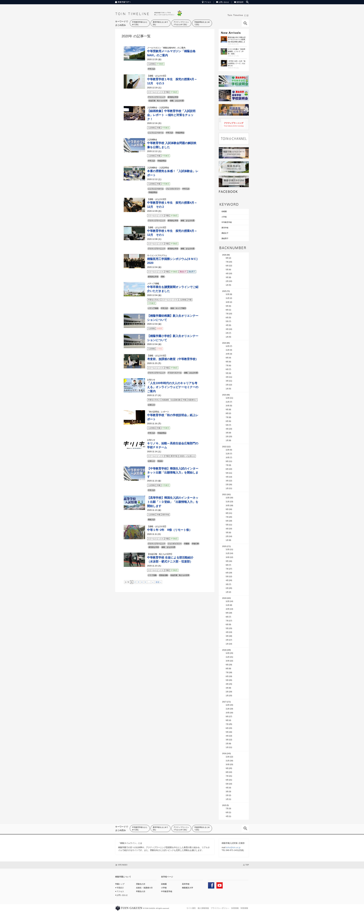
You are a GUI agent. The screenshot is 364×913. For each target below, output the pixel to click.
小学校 (224, 217)
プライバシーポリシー (220, 908)
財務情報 (244, 908)
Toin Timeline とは (238, 15)
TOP (247, 865)
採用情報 (235, 908)
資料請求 (240, 2)
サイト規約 (191, 908)
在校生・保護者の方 (144, 888)
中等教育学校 (227, 222)
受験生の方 (140, 884)
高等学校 (225, 228)
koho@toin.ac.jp (233, 847)
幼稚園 (224, 211)
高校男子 (225, 238)
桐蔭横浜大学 (187, 888)
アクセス (207, 2)
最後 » (158, 582)
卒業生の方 (140, 891)
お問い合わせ (224, 2)
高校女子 (225, 233)
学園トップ (119, 884)
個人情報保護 (203, 908)
